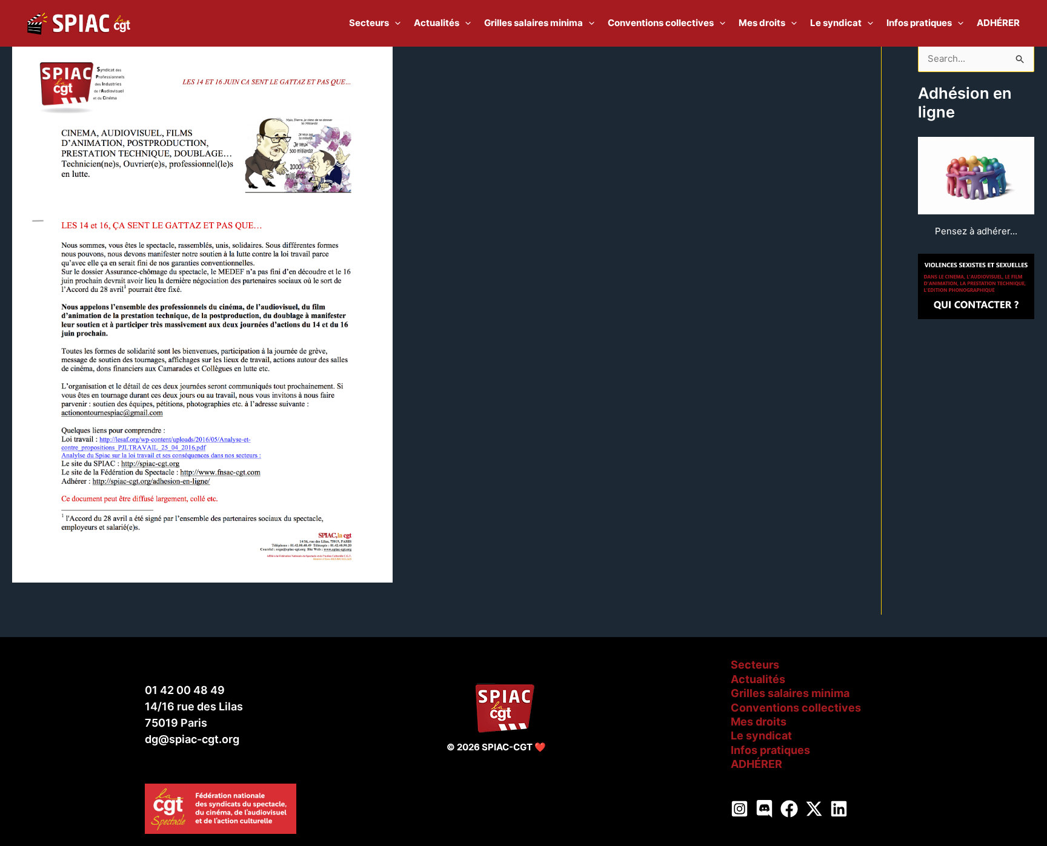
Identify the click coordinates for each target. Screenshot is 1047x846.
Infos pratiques (770, 750)
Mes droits (758, 721)
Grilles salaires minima (790, 693)
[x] (814, 809)
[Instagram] (739, 809)
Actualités (758, 679)
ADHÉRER (756, 764)
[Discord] (764, 809)
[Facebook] (789, 809)
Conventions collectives (796, 707)
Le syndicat (761, 735)
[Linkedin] (839, 809)
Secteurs (755, 664)
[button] (395, 23)
